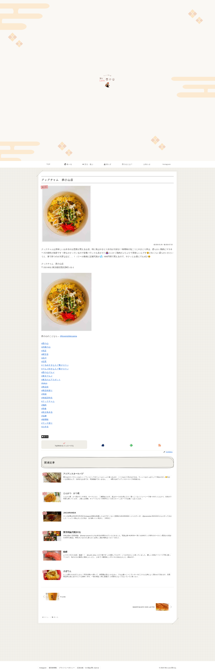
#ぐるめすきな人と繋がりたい (55, 365)
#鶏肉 (43, 405)
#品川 (43, 358)
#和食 (43, 409)
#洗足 (43, 351)
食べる (46, 436)
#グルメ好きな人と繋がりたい (55, 369)
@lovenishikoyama (68, 336)
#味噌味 (44, 419)
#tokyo (44, 383)
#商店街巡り (47, 390)
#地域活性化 (47, 398)
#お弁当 (44, 427)
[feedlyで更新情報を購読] (131, 445)
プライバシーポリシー (67, 668)
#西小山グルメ (48, 372)
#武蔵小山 (46, 347)
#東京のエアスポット (51, 380)
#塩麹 (43, 416)
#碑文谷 (44, 354)
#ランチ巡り (47, 423)
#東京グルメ (47, 376)
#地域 (43, 394)
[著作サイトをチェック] (103, 445)
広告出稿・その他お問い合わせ (88, 668)
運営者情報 (53, 668)
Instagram (42, 668)
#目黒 (43, 361)
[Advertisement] (107, 641)
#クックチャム (48, 401)
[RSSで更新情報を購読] (159, 445)
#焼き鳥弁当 (47, 412)
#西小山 (44, 343)
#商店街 (44, 387)
